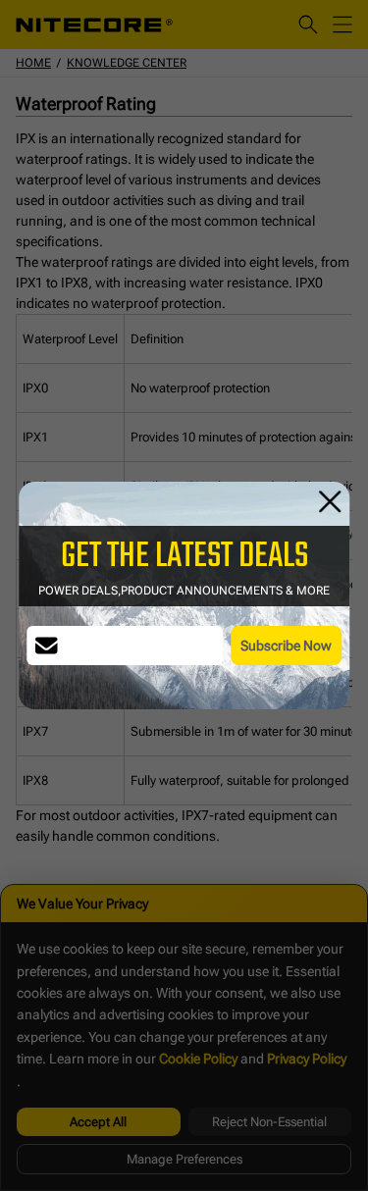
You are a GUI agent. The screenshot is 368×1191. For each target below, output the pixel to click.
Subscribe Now (286, 645)
